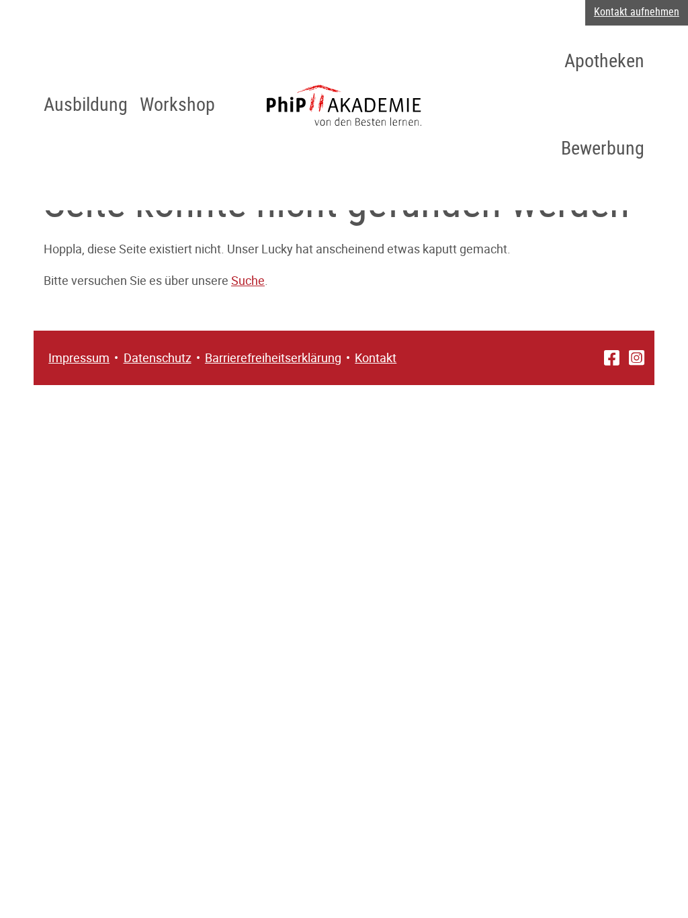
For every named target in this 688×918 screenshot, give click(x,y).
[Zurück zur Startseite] (344, 105)
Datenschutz (157, 357)
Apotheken (604, 60)
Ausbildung (86, 103)
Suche (248, 280)
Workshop (177, 103)
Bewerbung (602, 147)
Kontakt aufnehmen (636, 11)
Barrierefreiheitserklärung (273, 357)
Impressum (79, 357)
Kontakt (375, 357)
